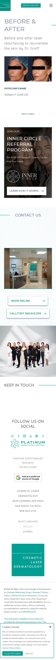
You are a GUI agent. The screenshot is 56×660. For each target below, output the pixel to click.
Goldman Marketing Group (19, 592)
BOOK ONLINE (31, 5)
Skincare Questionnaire (28, 458)
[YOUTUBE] (30, 436)
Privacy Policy (15, 648)
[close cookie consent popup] (50, 627)
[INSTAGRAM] (12, 436)
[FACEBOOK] (18, 436)
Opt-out (29, 653)
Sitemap (36, 592)
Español (28, 532)
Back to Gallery (28, 114)
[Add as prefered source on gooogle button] (28, 481)
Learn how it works (24, 191)
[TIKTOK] (43, 436)
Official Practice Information (24, 595)
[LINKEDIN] (24, 436)
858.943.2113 (29, 612)
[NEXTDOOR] (37, 436)
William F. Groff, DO (16, 94)
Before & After (20, 25)
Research (28, 463)
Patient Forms (28, 467)
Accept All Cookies (12, 653)
